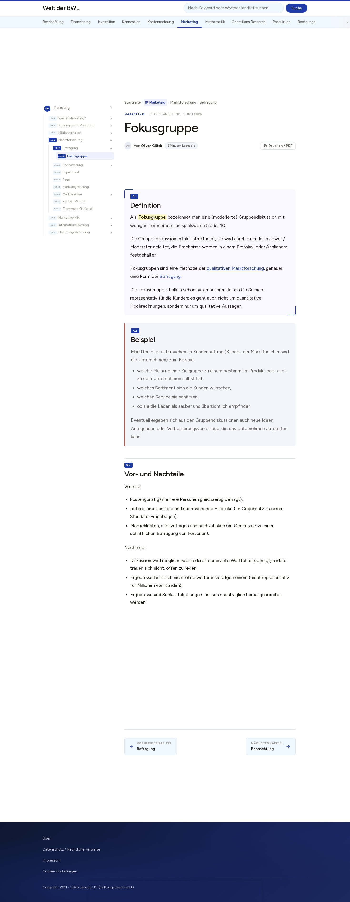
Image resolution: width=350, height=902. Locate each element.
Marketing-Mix (69, 217)
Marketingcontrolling (74, 232)
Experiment (71, 172)
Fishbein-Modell (74, 201)
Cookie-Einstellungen (60, 871)
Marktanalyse (72, 194)
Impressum (51, 860)
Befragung (70, 148)
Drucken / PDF (280, 146)
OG (128, 145)
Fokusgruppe (77, 156)
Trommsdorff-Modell (78, 208)
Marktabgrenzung (76, 187)
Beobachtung (73, 165)
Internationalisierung (73, 225)
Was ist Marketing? (72, 118)
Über (46, 838)
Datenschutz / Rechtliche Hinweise (71, 849)
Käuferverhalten (70, 132)
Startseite (132, 102)
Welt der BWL (61, 7)
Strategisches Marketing (76, 125)
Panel (66, 179)
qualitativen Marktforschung (235, 268)
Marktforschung (70, 140)
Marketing (61, 107)
